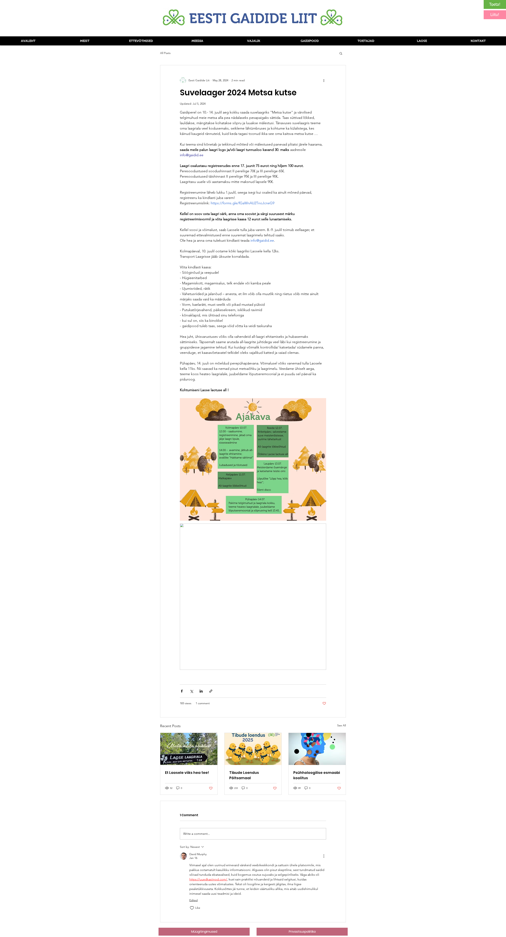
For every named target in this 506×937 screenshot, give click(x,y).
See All (341, 725)
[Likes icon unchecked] (191, 908)
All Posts (165, 53)
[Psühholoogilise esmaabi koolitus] (317, 749)
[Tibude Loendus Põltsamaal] (253, 749)
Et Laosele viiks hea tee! (187, 772)
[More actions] (323, 80)
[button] (197, 40)
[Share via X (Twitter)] (191, 691)
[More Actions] (323, 856)
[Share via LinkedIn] (201, 691)
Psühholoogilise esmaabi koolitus (316, 775)
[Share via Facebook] (182, 691)
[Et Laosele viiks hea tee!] (188, 749)
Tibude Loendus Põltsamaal (244, 775)
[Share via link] (211, 691)
